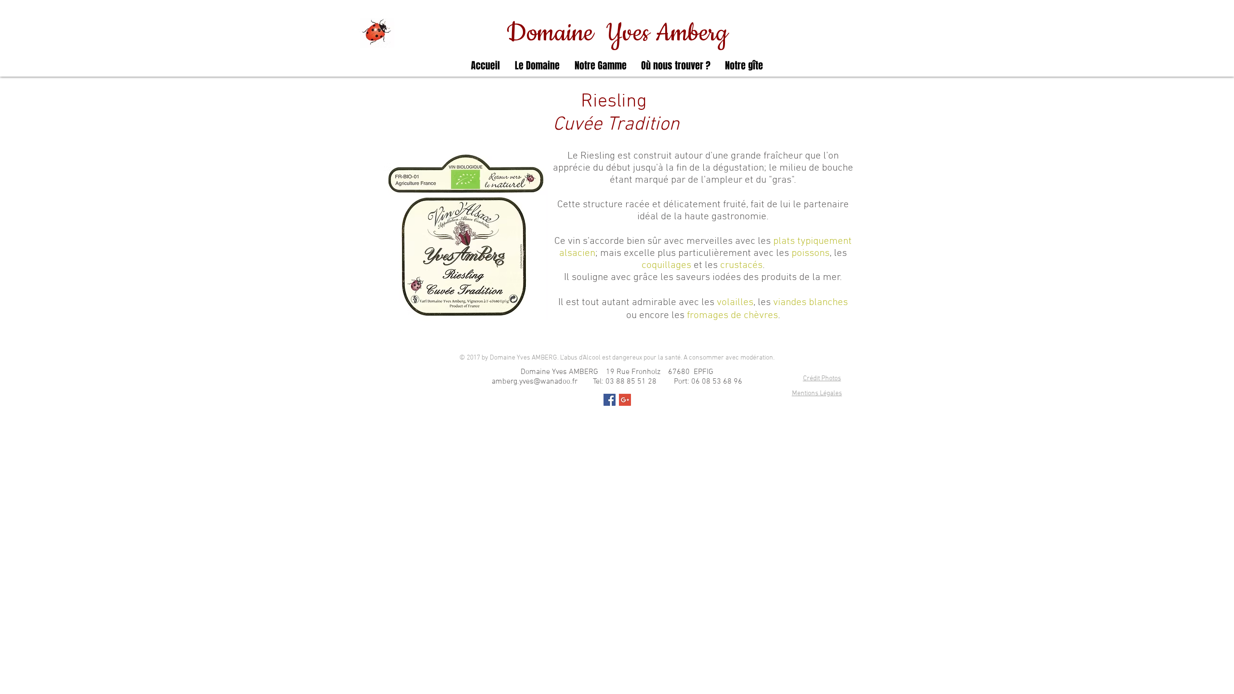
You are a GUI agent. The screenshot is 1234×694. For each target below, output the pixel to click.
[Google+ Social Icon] (625, 400)
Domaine (556, 33)
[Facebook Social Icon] (610, 400)
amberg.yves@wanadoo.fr (534, 382)
